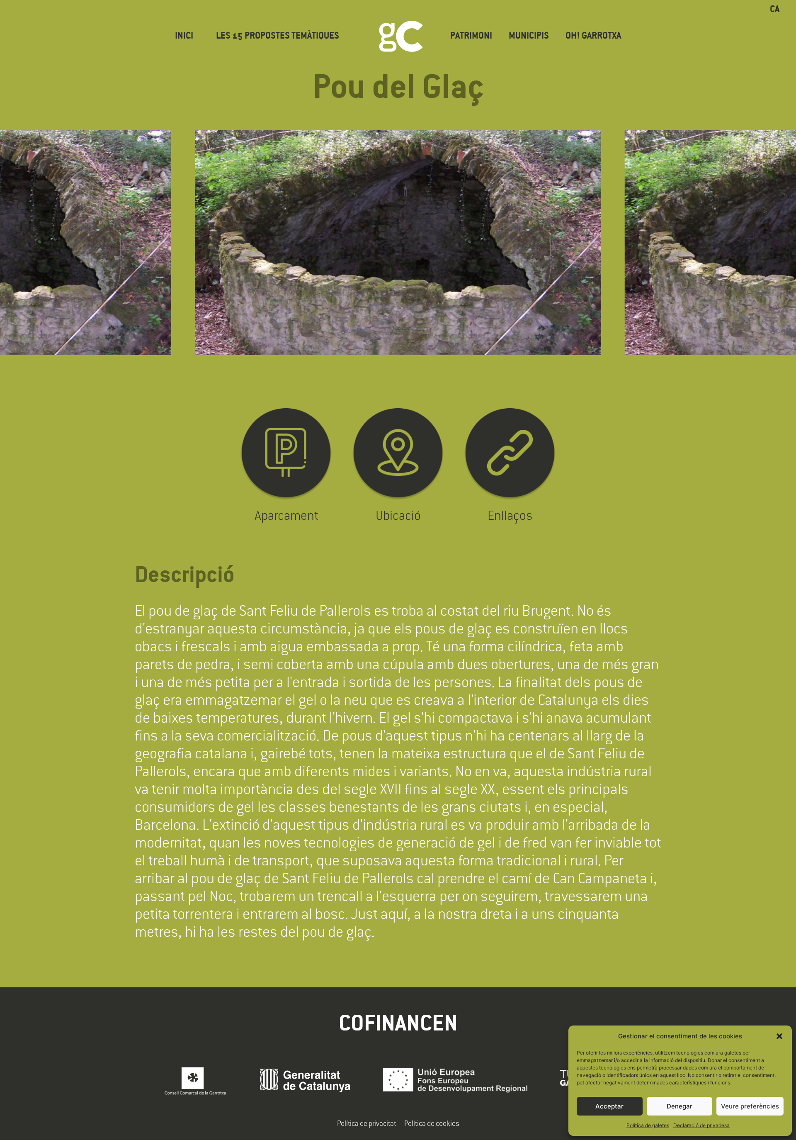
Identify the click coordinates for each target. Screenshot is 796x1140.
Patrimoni (471, 36)
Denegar (679, 1106)
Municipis (529, 36)
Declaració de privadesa (701, 1125)
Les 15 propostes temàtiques (277, 36)
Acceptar (609, 1106)
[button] (779, 1036)
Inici (184, 36)
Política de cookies (431, 1123)
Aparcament (286, 515)
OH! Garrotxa (593, 36)
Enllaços (510, 515)
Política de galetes (647, 1125)
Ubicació (398, 515)
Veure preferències (750, 1106)
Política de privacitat (366, 1123)
